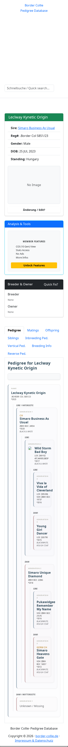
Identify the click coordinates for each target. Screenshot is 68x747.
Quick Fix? (51, 284)
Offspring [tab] (52, 330)
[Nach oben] (34, 746)
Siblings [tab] (13, 338)
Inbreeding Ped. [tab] (36, 338)
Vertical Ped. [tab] (17, 346)
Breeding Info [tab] (42, 346)
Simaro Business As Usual (36, 128)
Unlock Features (34, 265)
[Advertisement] (34, 48)
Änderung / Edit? (34, 210)
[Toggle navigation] (7, 103)
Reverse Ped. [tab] (17, 354)
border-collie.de (47, 736)
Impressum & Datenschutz (34, 740)
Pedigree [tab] (14, 330)
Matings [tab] (33, 330)
